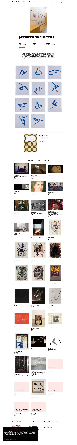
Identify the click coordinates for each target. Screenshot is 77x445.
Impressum (47, 425)
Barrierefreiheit (48, 427)
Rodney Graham (22, 38)
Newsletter (47, 421)
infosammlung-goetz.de (16, 426)
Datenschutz (47, 426)
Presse (46, 422)
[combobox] (57, 2)
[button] (22, 72)
